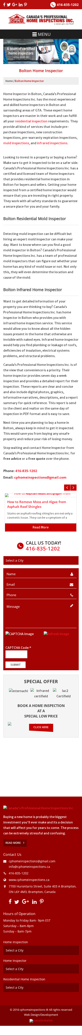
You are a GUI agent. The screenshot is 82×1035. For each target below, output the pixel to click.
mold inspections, (16, 143)
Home (9, 81)
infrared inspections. (52, 143)
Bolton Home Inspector (29, 81)
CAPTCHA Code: (18, 648)
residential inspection (31, 121)
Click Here (41, 727)
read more (41, 527)
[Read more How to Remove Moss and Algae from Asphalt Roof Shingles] (40, 495)
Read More (13, 843)
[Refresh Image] (56, 634)
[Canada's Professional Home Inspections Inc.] (38, 808)
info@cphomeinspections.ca (29, 867)
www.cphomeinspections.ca (29, 880)
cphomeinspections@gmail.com (40, 477)
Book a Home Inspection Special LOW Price (41, 711)
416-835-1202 (68, 4)
